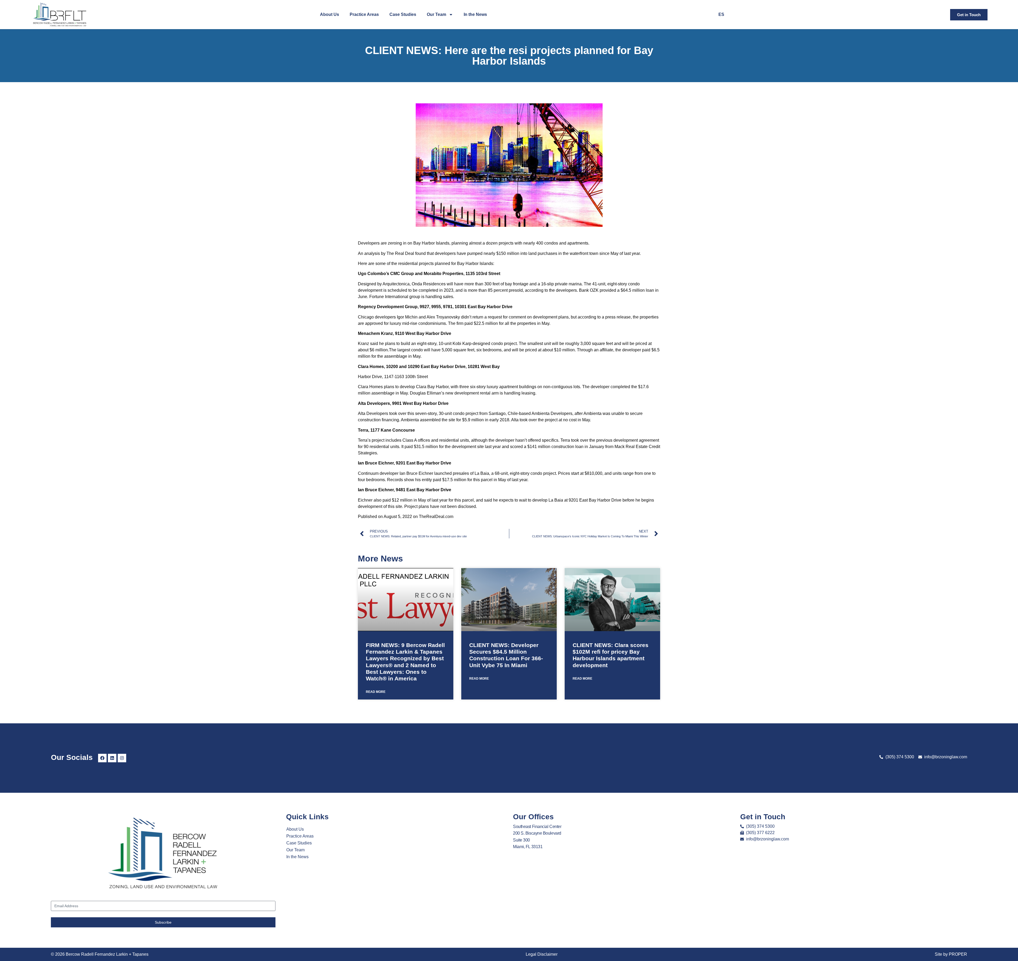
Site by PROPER (951, 954)
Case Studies (402, 14)
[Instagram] (122, 758)
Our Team (436, 14)
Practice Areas (364, 14)
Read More (375, 692)
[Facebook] (102, 758)
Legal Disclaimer (542, 954)
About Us (329, 14)
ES (721, 14)
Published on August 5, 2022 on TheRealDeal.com (405, 516)
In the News (475, 14)
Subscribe (163, 922)
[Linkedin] (112, 758)
